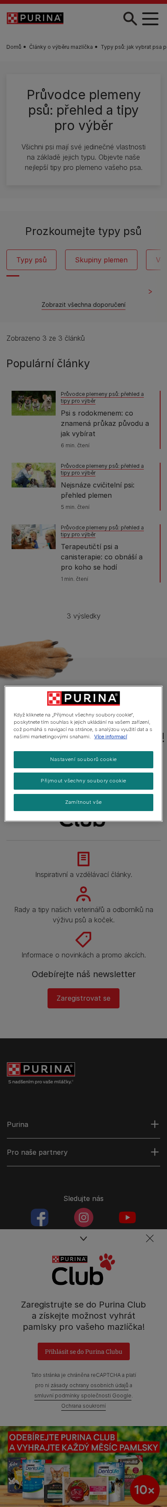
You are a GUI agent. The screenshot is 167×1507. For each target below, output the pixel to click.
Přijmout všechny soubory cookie (83, 781)
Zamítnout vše (83, 802)
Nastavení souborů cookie (83, 759)
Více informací (110, 737)
